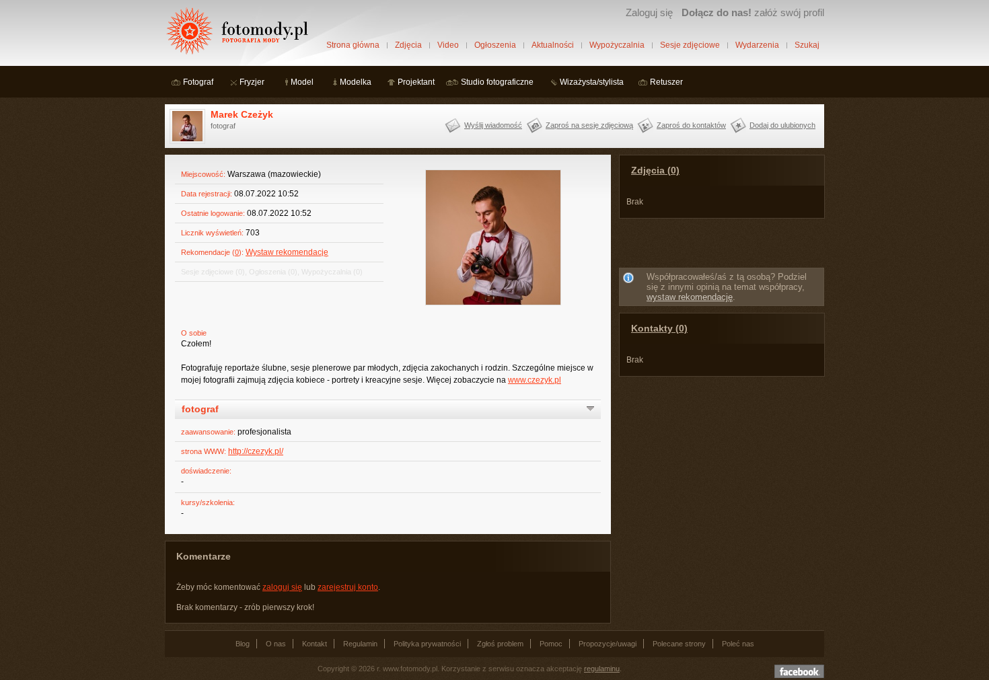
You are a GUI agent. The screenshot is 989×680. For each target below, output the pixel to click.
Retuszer (666, 82)
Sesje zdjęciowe (690, 45)
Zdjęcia (408, 45)
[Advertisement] (722, 245)
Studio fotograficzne (497, 82)
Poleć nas (738, 644)
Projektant (416, 82)
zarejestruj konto (348, 587)
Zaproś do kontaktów (691, 125)
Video (448, 45)
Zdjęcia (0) (655, 170)
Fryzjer (252, 82)
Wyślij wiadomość (493, 125)
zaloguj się (282, 587)
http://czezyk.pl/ (255, 451)
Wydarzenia (757, 45)
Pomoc (551, 644)
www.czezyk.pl (534, 380)
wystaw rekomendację (690, 297)
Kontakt (314, 644)
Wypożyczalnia (617, 45)
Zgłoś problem (500, 644)
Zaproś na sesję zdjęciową (589, 125)
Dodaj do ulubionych (782, 125)
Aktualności (553, 45)
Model (302, 82)
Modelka (355, 82)
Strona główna (352, 45)
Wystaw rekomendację (287, 252)
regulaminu (602, 669)
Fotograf (198, 82)
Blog (242, 644)
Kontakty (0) (659, 328)
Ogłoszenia (495, 45)
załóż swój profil (753, 12)
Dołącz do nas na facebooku (799, 671)
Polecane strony (679, 644)
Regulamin (360, 644)
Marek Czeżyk (242, 114)
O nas (276, 644)
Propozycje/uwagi (607, 644)
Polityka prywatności (427, 644)
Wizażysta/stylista (592, 82)
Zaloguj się (649, 12)
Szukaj (807, 45)
